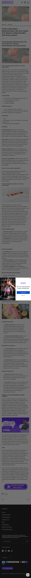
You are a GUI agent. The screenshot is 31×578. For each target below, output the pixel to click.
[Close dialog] (30, 278)
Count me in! (23, 292)
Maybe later (23, 295)
